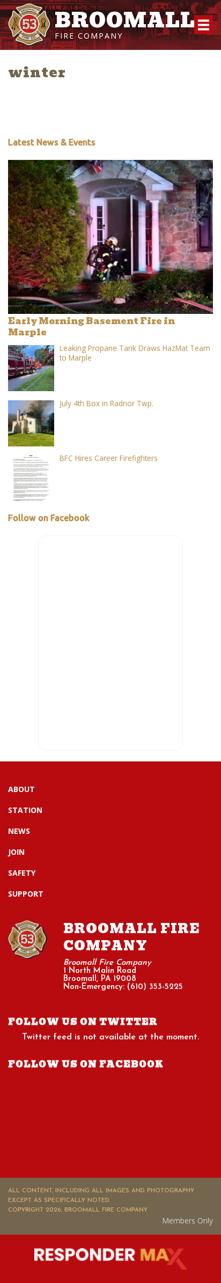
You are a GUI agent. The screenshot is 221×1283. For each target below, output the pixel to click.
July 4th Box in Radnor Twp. (106, 403)
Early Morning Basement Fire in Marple (91, 326)
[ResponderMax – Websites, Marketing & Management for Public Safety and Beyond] (110, 1259)
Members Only (187, 1220)
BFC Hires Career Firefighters (109, 458)
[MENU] (203, 25)
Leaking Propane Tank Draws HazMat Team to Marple (135, 353)
